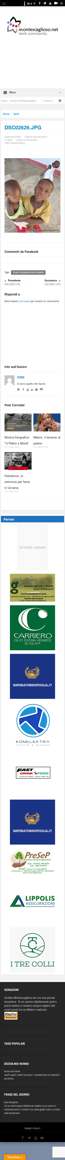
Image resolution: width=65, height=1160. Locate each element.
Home (6, 114)
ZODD (20, 377)
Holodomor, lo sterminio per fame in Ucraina (17, 481)
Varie (16, 114)
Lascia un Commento (26, 139)
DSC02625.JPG (13, 282)
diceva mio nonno (12, 1071)
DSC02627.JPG (52, 282)
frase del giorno (11, 1102)
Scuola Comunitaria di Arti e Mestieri (28, 272)
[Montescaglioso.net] (32, 25)
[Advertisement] (32, 59)
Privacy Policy (32, 1128)
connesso (24, 301)
